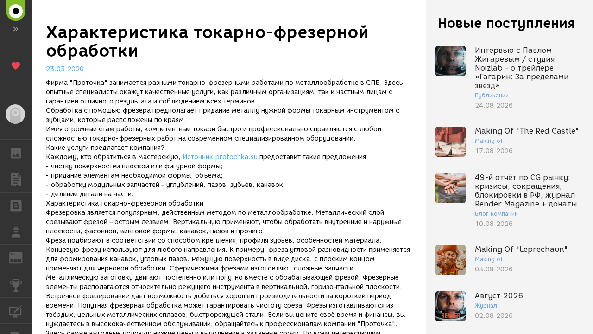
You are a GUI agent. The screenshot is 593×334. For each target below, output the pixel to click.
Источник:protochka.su (220, 157)
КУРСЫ (16, 311)
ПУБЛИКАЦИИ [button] (16, 179)
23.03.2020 (65, 69)
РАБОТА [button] (16, 231)
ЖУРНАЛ (21, 257)
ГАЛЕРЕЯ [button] (16, 153)
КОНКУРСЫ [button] (16, 284)
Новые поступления (506, 23)
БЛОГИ (16, 205)
